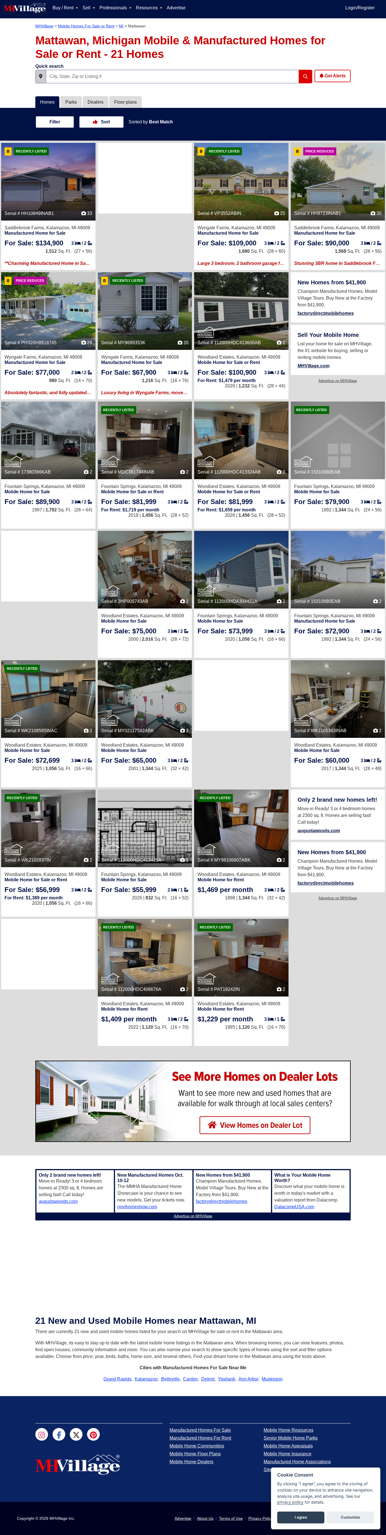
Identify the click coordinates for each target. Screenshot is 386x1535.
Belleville (170, 1379)
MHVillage (44, 26)
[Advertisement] (145, 178)
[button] (40, 76)
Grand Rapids (117, 1379)
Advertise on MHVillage (337, 381)
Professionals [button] (113, 7)
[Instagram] (41, 1434)
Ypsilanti (226, 1379)
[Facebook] (59, 1434)
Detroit (207, 1379)
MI (121, 26)
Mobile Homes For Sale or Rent (86, 26)
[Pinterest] (93, 1434)
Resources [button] (147, 7)
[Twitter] (76, 1434)
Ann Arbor (248, 1379)
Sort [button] (105, 121)
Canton (190, 1379)
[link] (34, 243)
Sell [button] (87, 7)
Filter (54, 121)
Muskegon (272, 1379)
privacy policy (290, 1502)
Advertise (176, 7)
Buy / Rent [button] (64, 7)
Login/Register (360, 7)
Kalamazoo (146, 1379)
